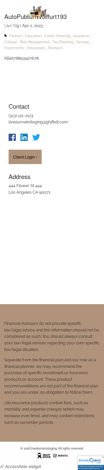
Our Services (18, 49)
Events (11, 96)
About (11, 37)
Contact (13, 73)
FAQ (8, 108)
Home (10, 26)
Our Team (14, 120)
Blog (9, 84)
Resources (16, 61)
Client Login (18, 131)
